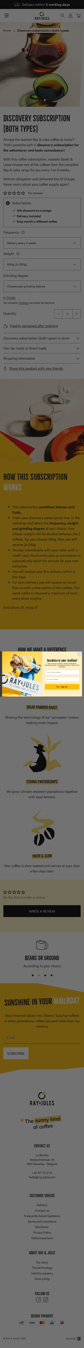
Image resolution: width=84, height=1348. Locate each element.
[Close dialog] (79, 654)
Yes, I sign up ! (62, 687)
